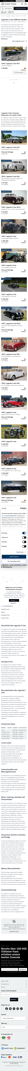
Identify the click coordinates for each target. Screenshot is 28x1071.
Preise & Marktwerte (5, 21)
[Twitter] (10, 1008)
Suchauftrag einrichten (20, 8)
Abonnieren (23, 969)
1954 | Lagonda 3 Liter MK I (10, 64)
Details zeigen (20, 552)
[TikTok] (21, 1008)
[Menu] (22, 4)
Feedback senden (14, 931)
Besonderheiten (21, 21)
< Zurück (3, 15)
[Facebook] (6, 1008)
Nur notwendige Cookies (14, 561)
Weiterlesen (4, 38)
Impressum (5, 1062)
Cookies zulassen (14, 556)
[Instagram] (17, 1008)
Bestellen (13, 999)
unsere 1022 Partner (11, 515)
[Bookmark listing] (24, 48)
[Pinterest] (14, 1008)
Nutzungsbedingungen (14, 1062)
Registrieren (13, 603)
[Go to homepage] (8, 4)
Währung (4, 1023)
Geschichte (14, 21)
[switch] (24, 537)
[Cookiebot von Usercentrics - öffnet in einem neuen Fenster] (20, 508)
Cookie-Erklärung (14, 1063)
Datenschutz (22, 1062)
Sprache (3, 1014)
